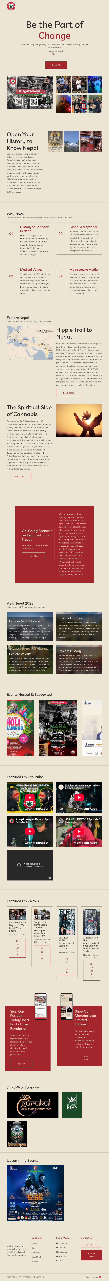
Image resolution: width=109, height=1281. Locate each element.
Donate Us (56, 65)
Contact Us (36, 1253)
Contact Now (91, 1255)
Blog (33, 1248)
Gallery (34, 1244)
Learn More (68, 393)
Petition (35, 1262)
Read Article (17, 948)
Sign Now (21, 1063)
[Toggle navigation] (98, 6)
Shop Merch (36, 1257)
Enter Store (86, 1057)
